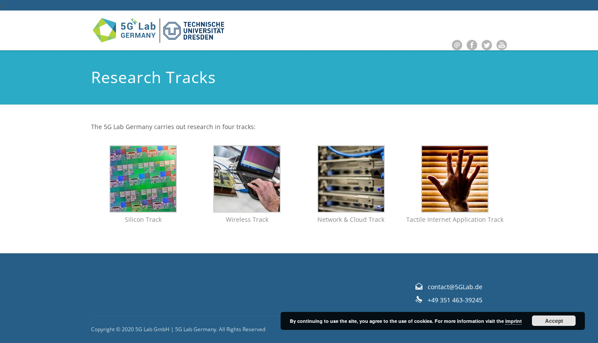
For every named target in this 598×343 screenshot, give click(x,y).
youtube (501, 45)
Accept (554, 321)
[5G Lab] (159, 30)
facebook (472, 45)
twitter (487, 45)
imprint (513, 321)
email (457, 45)
